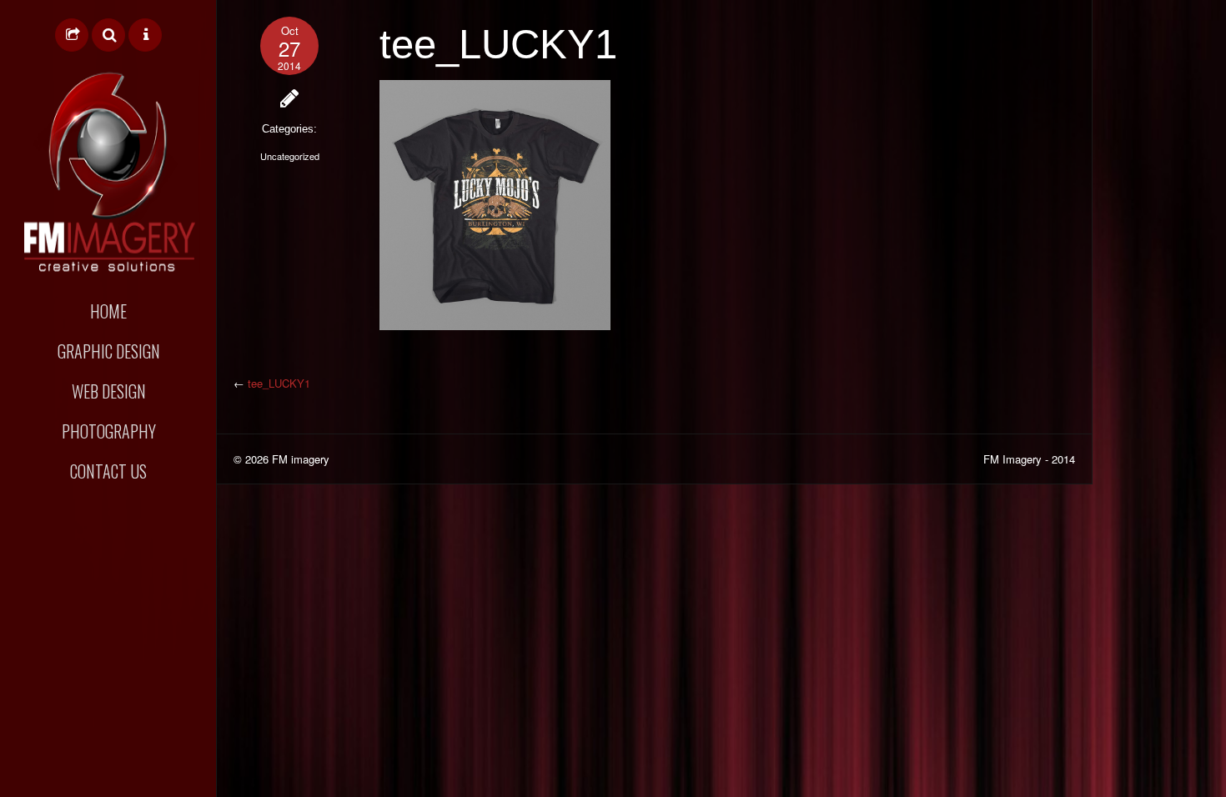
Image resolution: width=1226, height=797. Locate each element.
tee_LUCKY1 (279, 383)
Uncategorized (289, 156)
